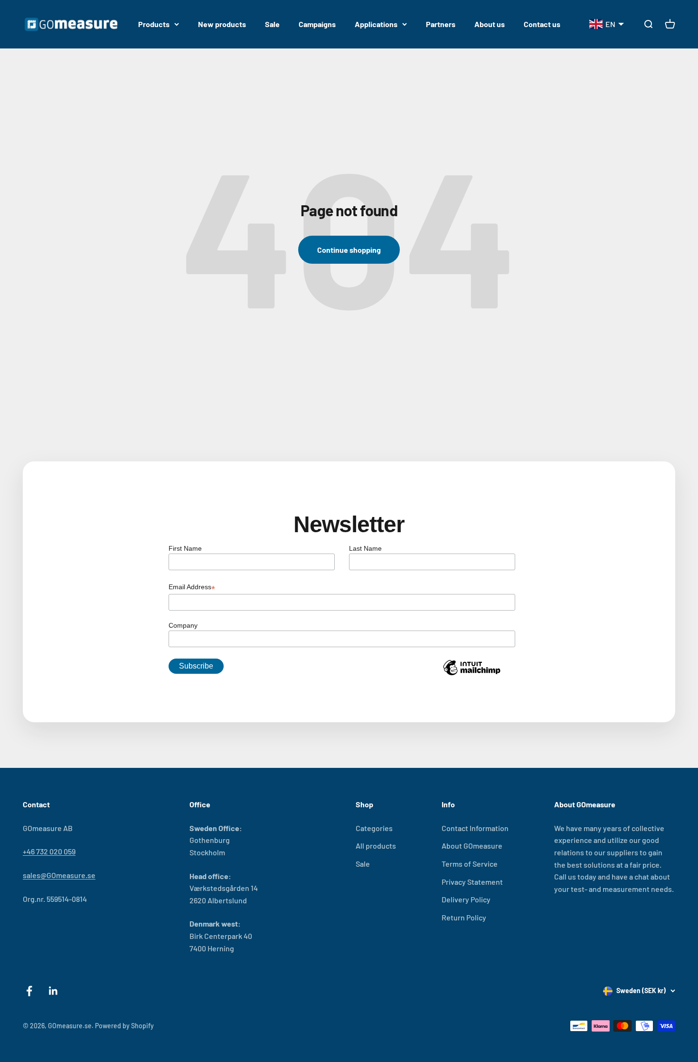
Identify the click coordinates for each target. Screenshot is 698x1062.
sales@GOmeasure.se (59, 875)
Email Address (192, 588)
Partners (440, 24)
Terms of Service (470, 863)
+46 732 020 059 (49, 851)
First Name (185, 548)
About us (489, 24)
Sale (272, 24)
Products (154, 24)
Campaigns (317, 24)
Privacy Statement (472, 881)
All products (376, 845)
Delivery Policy (466, 899)
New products (222, 24)
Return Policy (464, 917)
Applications (376, 24)
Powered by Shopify (124, 1026)
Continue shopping (349, 249)
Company (183, 625)
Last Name (365, 548)
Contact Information (475, 827)
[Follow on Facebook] (29, 991)
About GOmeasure (472, 845)
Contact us (542, 24)
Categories (374, 827)
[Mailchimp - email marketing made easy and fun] (471, 675)
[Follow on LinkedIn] (53, 991)
